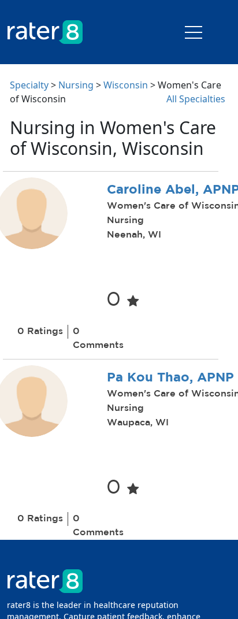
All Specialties (195, 98)
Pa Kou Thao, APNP (170, 378)
